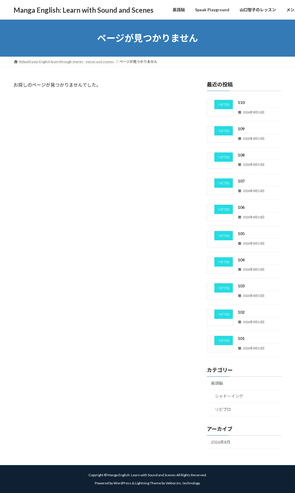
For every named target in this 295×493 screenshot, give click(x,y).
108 (241, 154)
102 (241, 312)
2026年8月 (220, 442)
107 (241, 180)
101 (241, 338)
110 (241, 102)
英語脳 (217, 382)
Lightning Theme (148, 483)
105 (241, 233)
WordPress (122, 483)
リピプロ (223, 409)
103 (241, 285)
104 (241, 259)
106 (241, 207)
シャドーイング (229, 396)
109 (241, 128)
